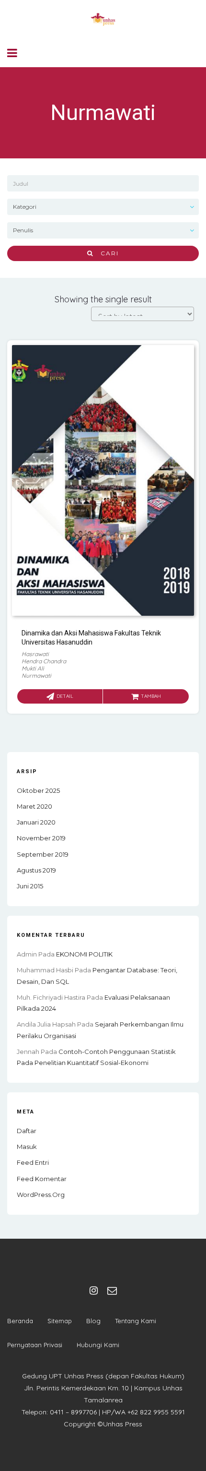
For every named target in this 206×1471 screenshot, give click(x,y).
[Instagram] (94, 1290)
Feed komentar (42, 1179)
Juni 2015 (30, 886)
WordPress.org (41, 1194)
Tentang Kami (135, 1321)
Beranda (20, 1321)
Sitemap (59, 1321)
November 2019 (41, 838)
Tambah (151, 696)
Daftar (26, 1131)
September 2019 (43, 854)
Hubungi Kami (98, 1345)
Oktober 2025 (38, 790)
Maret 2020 (34, 806)
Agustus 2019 (36, 870)
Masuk (27, 1146)
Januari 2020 (36, 822)
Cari (106, 253)
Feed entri (33, 1162)
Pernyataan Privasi (34, 1345)
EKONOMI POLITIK (84, 954)
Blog (93, 1321)
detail (65, 696)
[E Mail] (112, 1290)
